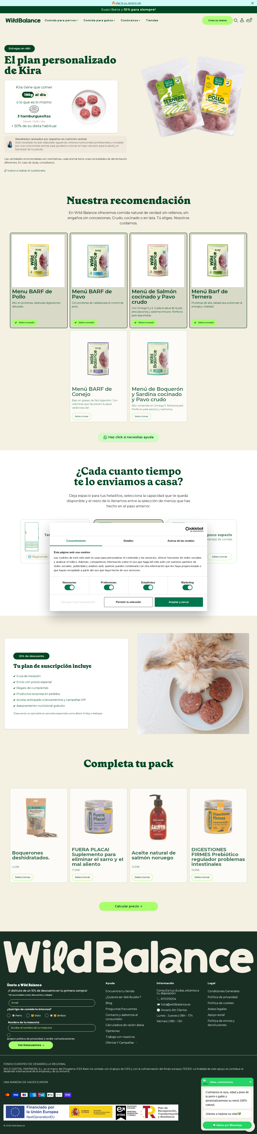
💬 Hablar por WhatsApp (227, 1125)
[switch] (109, 587)
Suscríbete (128, 10)
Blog (109, 1003)
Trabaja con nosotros (120, 1037)
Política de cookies (221, 1003)
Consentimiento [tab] (76, 540)
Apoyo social (216, 1015)
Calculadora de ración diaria (125, 1025)
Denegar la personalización (78, 601)
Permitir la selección (128, 601)
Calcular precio (127, 906)
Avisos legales (217, 1009)
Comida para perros (60, 20)
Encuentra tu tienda (120, 991)
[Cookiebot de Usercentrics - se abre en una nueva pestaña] (188, 529)
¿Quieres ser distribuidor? (123, 997)
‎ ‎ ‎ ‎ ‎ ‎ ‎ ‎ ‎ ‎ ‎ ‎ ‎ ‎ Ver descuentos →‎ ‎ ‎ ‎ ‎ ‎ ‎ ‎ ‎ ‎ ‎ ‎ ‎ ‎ (30, 1045)
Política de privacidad (223, 997)
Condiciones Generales (223, 991)
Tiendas (152, 20)
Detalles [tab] (129, 540)
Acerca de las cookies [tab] (180, 540)
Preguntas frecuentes (121, 1009)
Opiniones (113, 1031)
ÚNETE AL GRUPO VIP (128, 3)
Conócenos (129, 20)
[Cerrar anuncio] (252, 3)
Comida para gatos (98, 20)
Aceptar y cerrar (179, 601)
